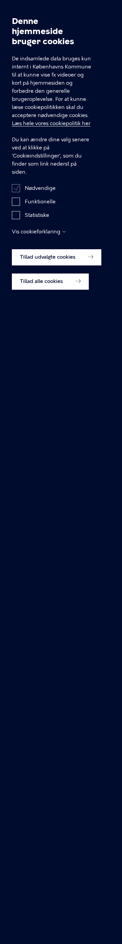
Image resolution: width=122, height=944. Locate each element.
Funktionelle (40, 202)
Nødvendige (40, 188)
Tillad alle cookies (42, 281)
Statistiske (37, 215)
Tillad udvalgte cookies (48, 257)
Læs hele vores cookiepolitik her (51, 123)
